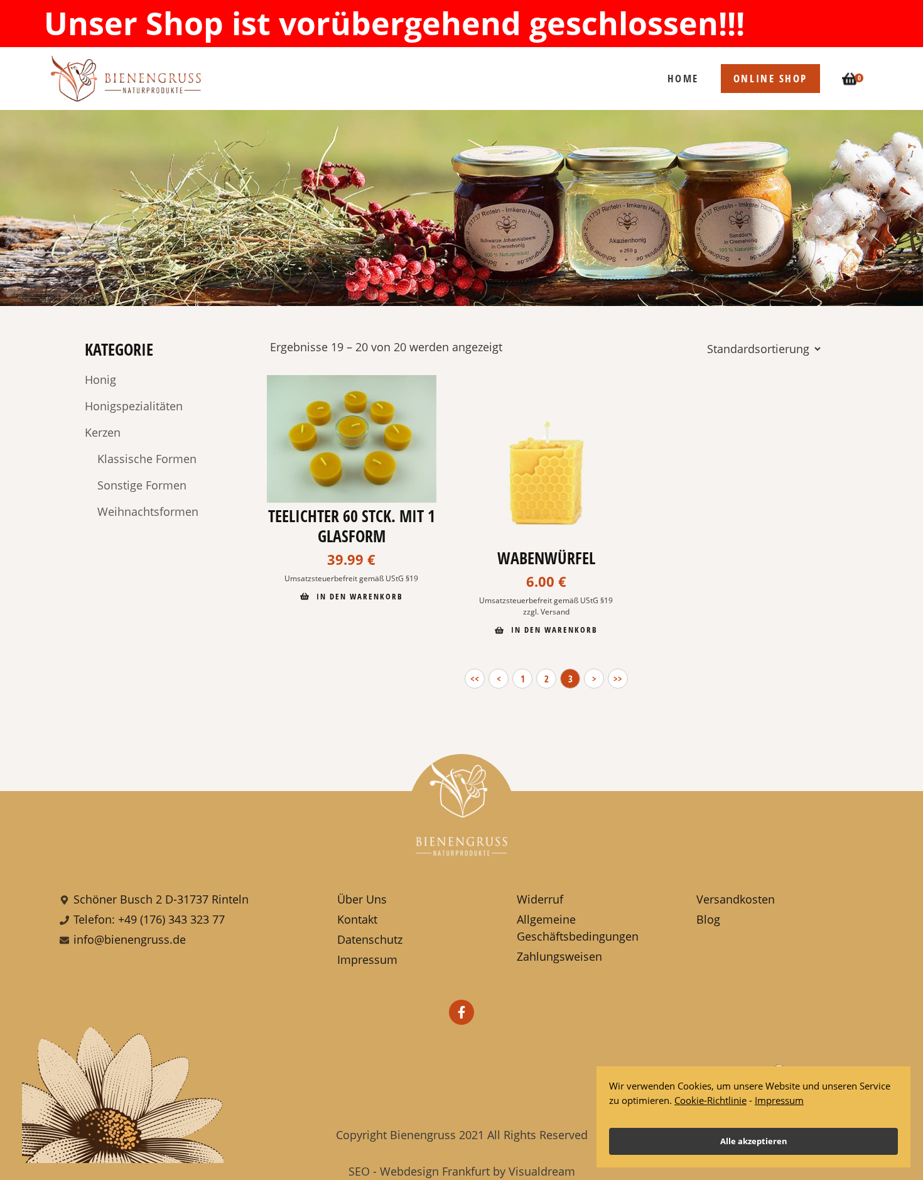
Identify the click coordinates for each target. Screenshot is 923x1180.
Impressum (779, 1100)
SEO (359, 1171)
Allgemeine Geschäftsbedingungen (578, 928)
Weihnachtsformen (147, 511)
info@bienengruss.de (129, 939)
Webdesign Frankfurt (435, 1171)
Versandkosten (735, 899)
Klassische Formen (147, 458)
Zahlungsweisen (559, 956)
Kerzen (103, 432)
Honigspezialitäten (134, 405)
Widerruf (540, 899)
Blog (708, 919)
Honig (100, 379)
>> (617, 678)
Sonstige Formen (141, 485)
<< (474, 678)
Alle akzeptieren (753, 1141)
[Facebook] (461, 1012)
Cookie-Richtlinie (710, 1100)
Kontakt (357, 919)
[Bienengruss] (128, 78)
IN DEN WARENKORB (357, 596)
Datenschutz (369, 939)
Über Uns (362, 899)
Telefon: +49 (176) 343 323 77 (149, 919)
